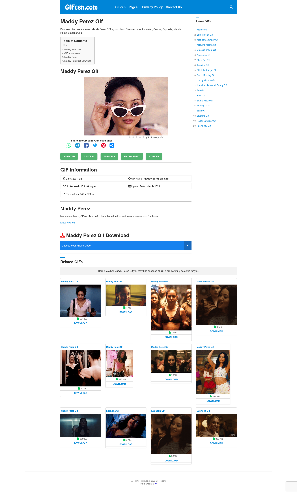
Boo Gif (200, 90)
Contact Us (174, 7)
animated (69, 156)
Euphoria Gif (112, 410)
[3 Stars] (136, 137)
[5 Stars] (143, 137)
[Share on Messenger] (113, 146)
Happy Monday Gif (206, 80)
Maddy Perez (70, 56)
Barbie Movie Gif (205, 100)
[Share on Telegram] (79, 146)
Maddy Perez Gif (72, 49)
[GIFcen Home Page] (81, 6)
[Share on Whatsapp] (70, 146)
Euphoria (109, 156)
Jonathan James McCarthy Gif (212, 85)
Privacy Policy (152, 7)
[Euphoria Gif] (126, 426)
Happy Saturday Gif (206, 120)
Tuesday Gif (203, 64)
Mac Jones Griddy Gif (207, 39)
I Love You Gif (204, 125)
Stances (154, 156)
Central (89, 156)
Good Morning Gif (205, 75)
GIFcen (120, 7)
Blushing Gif (203, 115)
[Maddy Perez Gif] (126, 106)
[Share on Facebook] (88, 146)
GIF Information (72, 53)
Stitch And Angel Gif (206, 70)
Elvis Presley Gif (205, 34)
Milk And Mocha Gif (206, 44)
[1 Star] (129, 137)
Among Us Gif (204, 105)
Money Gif (202, 29)
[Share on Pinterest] (105, 146)
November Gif (204, 54)
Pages (133, 7)
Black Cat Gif (203, 60)
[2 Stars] (133, 137)
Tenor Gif (201, 110)
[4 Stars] (140, 137)
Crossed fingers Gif (206, 49)
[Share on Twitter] (96, 146)
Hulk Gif (201, 95)
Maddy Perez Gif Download (77, 60)
